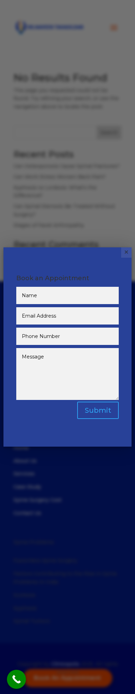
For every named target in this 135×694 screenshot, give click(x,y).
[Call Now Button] (16, 679)
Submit (98, 410)
